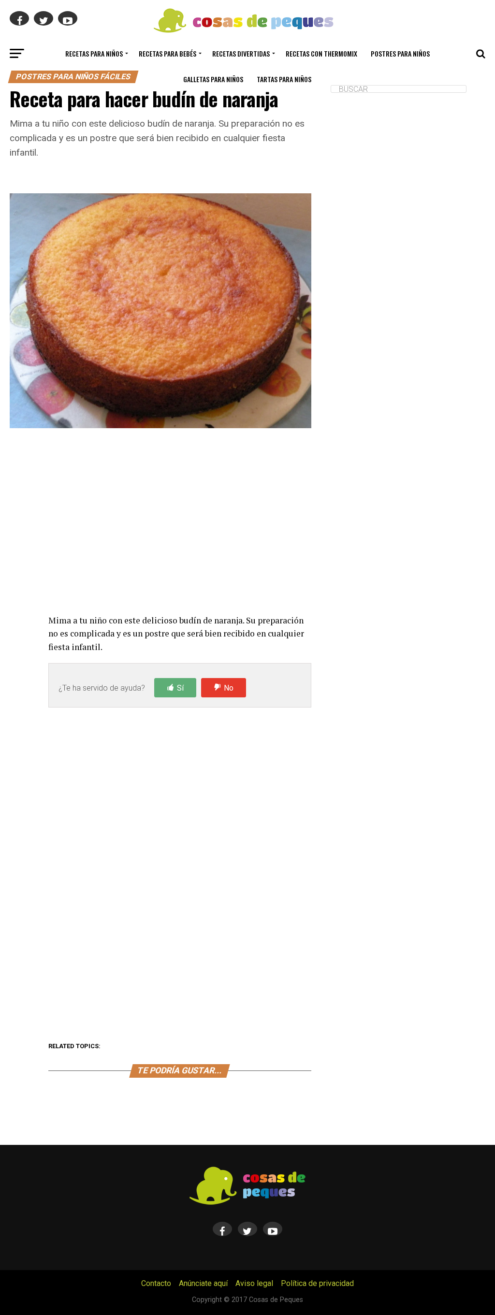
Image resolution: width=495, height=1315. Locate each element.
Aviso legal (254, 1283)
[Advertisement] (179, 523)
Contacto (156, 1283)
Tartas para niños (284, 79)
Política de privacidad (317, 1283)
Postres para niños (400, 53)
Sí (180, 688)
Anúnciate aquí (203, 1283)
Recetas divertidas (241, 53)
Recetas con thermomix (321, 53)
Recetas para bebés (167, 53)
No (228, 688)
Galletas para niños (213, 79)
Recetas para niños (94, 53)
